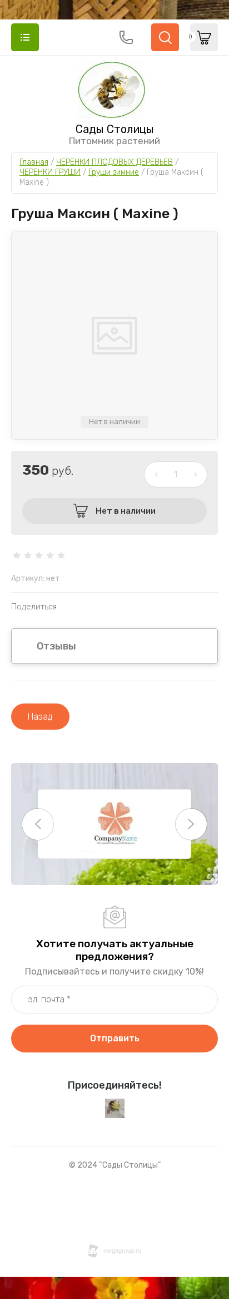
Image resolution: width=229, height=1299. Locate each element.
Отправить (115, 1038)
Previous (37, 824)
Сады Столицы (115, 129)
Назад (40, 716)
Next (191, 824)
